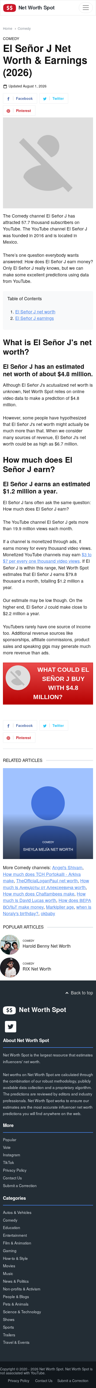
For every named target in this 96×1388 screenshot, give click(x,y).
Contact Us (12, 1177)
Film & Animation (17, 1242)
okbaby (48, 913)
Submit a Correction (20, 1185)
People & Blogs (16, 1296)
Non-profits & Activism (21, 1288)
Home (7, 28)
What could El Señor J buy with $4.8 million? (61, 683)
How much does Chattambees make (38, 894)
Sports (8, 1327)
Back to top (81, 992)
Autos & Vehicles (17, 1212)
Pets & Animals (16, 1304)
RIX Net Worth (37, 969)
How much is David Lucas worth (44, 897)
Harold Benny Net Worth (47, 946)
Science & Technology (22, 1311)
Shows (9, 1319)
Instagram (11, 1154)
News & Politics (16, 1281)
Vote (7, 1147)
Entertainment (15, 1235)
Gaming (9, 1250)
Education (11, 1227)
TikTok (8, 1162)
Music (8, 1273)
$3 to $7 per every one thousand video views (47, 557)
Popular (9, 1139)
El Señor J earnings (34, 318)
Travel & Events (16, 1342)
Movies (9, 1265)
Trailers (9, 1334)
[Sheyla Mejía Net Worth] (48, 813)
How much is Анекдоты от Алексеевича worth (46, 883)
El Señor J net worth (35, 311)
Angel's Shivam (67, 867)
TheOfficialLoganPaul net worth (47, 880)
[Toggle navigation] (86, 7)
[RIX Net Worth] (10, 967)
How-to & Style (15, 1258)
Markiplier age (60, 907)
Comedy (24, 28)
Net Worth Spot (36, 7)
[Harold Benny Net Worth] (10, 944)
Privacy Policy (15, 1170)
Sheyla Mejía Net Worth (48, 849)
